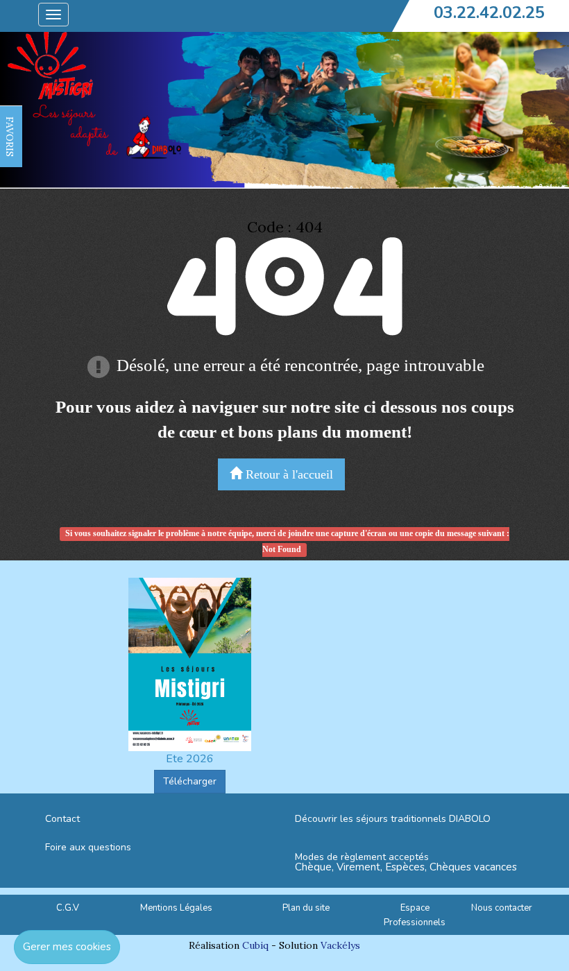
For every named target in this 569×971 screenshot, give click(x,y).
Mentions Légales (176, 908)
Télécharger (189, 781)
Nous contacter (501, 908)
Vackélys (340, 945)
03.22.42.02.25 (489, 12)
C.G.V (67, 908)
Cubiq (255, 945)
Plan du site (306, 908)
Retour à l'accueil (287, 474)
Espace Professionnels (414, 915)
